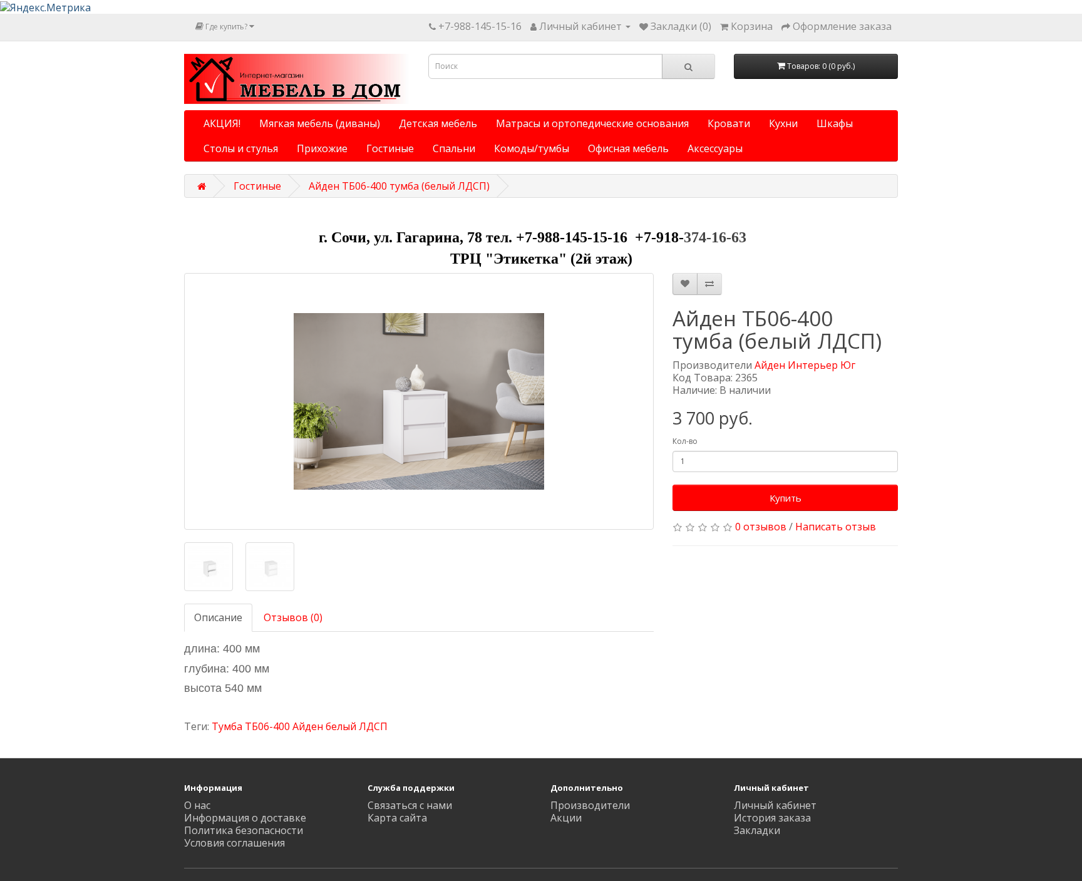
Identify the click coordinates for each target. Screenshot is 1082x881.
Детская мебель (438, 123)
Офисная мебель (628, 148)
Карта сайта (397, 818)
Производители (590, 805)
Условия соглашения (234, 843)
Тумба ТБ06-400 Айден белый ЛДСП (300, 726)
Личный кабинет (775, 805)
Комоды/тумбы (531, 148)
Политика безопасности (243, 830)
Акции (566, 818)
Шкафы (835, 123)
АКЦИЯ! (222, 123)
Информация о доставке (245, 818)
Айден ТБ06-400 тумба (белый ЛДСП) (399, 186)
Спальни (454, 148)
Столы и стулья (241, 148)
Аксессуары (715, 148)
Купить (785, 498)
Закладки (757, 830)
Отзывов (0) (293, 617)
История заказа (772, 818)
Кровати (729, 123)
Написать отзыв (835, 526)
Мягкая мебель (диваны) (319, 123)
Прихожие (322, 148)
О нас (197, 805)
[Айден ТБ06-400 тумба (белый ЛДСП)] (419, 401)
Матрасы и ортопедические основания (592, 123)
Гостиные (390, 148)
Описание (218, 617)
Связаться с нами (410, 805)
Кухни (783, 123)
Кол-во (685, 441)
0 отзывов (760, 526)
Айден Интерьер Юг (805, 365)
